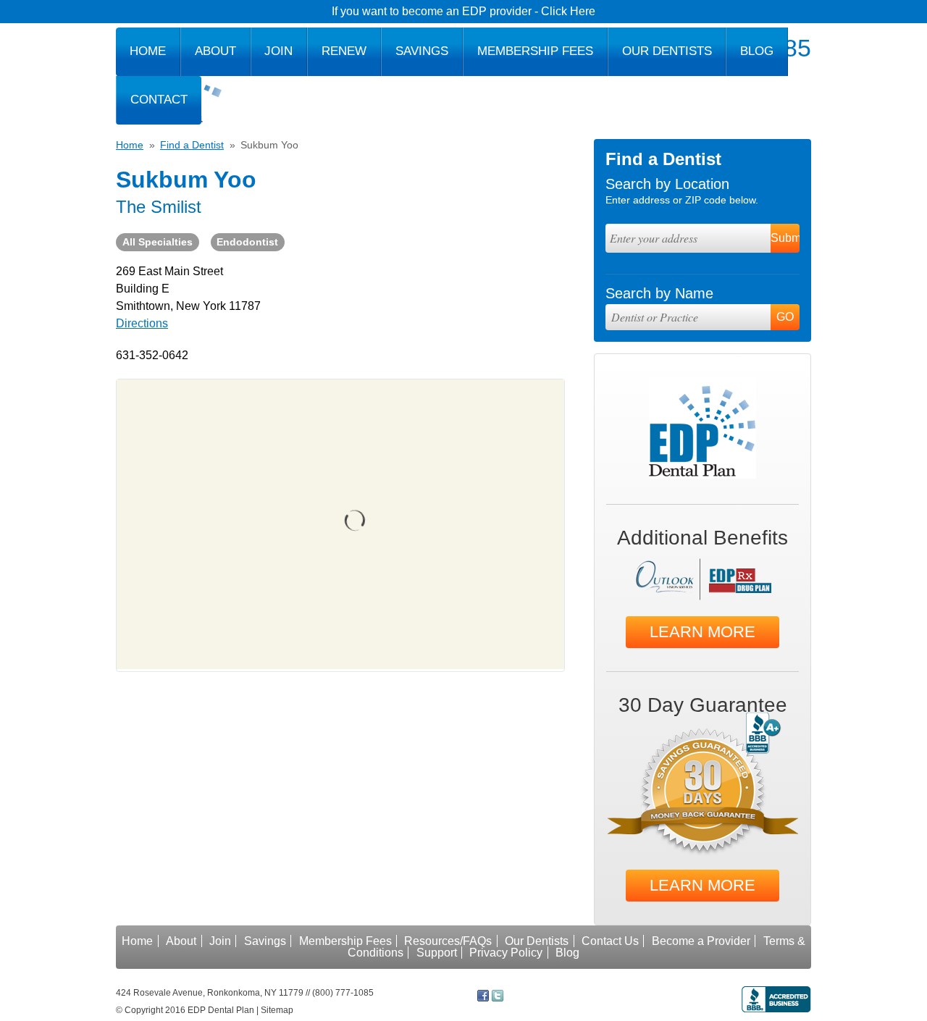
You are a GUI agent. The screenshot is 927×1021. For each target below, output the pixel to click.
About (215, 51)
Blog (756, 51)
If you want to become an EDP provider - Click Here (463, 11)
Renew (344, 51)
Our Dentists (667, 51)
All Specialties (157, 242)
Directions (142, 323)
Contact (159, 99)
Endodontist (247, 242)
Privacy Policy (505, 952)
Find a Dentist (192, 145)
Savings (421, 51)
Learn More (702, 632)
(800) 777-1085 (343, 993)
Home (148, 51)
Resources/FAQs (448, 941)
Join (278, 51)
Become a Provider (701, 941)
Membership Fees (535, 51)
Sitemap (277, 1010)
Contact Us (610, 941)
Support (436, 952)
